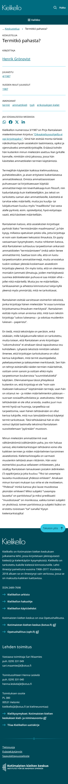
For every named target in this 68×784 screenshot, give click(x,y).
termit (6, 105)
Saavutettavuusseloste (15, 756)
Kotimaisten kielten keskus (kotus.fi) (31, 625)
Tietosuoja (8, 747)
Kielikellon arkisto (18, 594)
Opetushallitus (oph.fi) (23, 632)
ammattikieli (19, 105)
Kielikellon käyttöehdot (21, 608)
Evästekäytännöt (12, 751)
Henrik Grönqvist (16, 58)
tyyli (32, 105)
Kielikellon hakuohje (19, 601)
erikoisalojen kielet (48, 105)
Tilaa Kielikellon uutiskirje (23, 725)
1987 (5, 89)
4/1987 (6, 76)
